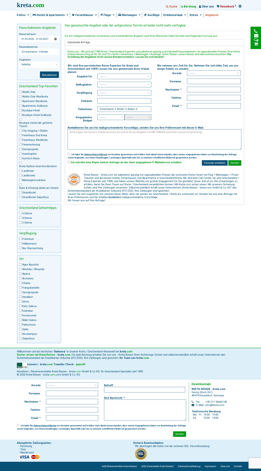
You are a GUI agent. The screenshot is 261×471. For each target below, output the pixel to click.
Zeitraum (86, 101)
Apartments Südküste (35, 105)
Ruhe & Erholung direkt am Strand (38, 188)
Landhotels (28, 175)
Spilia (25, 329)
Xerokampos (29, 334)
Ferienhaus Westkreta (35, 140)
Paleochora (29, 324)
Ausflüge (153, 15)
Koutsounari (29, 315)
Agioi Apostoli (30, 264)
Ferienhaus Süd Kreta (34, 135)
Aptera (26, 273)
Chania (26, 283)
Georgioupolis (30, 149)
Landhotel (28, 170)
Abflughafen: (84, 84)
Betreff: (109, 385)
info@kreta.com (214, 405)
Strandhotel (29, 192)
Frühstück (28, 239)
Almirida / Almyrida (33, 269)
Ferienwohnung (31, 144)
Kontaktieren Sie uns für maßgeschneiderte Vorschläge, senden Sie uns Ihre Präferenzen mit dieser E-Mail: (136, 127)
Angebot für (84, 76)
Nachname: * (173, 89)
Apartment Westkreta (34, 101)
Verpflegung (84, 92)
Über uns (225, 466)
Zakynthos (28, 338)
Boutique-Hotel (31, 110)
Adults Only (28, 92)
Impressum (210, 466)
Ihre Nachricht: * (114, 398)
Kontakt (238, 466)
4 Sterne (27, 218)
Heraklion (27, 297)
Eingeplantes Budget (84, 119)
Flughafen (25, 59)
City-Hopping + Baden (35, 130)
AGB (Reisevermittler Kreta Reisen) (119, 466)
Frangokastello (30, 287)
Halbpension (29, 243)
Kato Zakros (29, 306)
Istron (25, 301)
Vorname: (176, 81)
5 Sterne (27, 213)
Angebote (212, 15)
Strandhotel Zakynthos (35, 197)
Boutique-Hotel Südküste (36, 115)
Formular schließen (214, 162)
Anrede (177, 73)
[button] (27, 15)
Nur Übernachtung (32, 248)
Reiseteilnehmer (28, 47)
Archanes (27, 278)
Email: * (177, 106)
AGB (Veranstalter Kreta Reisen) (157, 466)
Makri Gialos (29, 320)
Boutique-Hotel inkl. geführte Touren (35, 124)
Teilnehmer (85, 109)
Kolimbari (27, 310)
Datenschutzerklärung (95, 154)
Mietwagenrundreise (34, 180)
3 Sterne (27, 222)
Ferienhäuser (84, 15)
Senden (234, 162)
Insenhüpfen (29, 153)
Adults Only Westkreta (35, 96)
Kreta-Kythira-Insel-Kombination (38, 166)
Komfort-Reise (31, 158)
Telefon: (176, 97)
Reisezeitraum (27, 34)
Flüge (107, 15)
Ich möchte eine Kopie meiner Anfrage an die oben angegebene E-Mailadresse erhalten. (126, 162)
